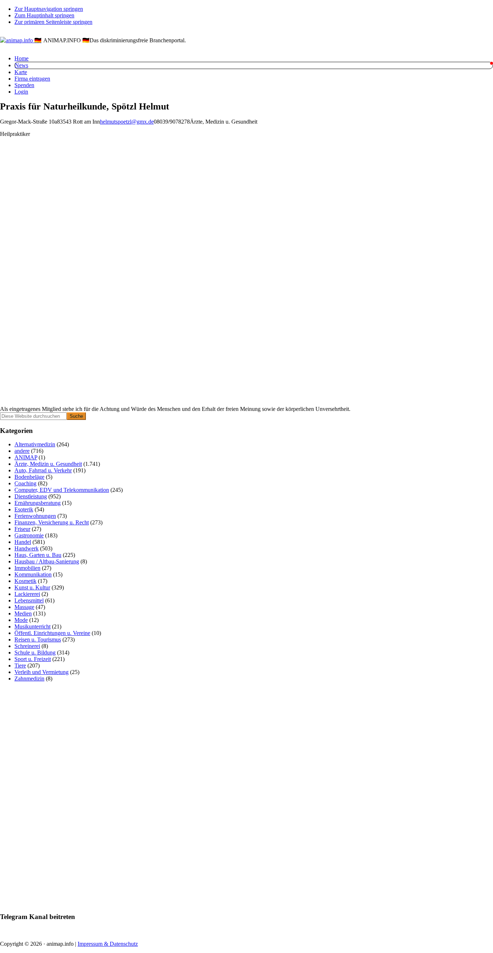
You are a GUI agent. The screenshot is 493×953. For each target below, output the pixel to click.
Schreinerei (27, 646)
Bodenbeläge (29, 477)
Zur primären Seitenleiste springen (53, 22)
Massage (24, 607)
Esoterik (23, 509)
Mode (21, 620)
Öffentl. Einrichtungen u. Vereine (52, 633)
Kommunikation (33, 574)
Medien (23, 613)
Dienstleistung (30, 496)
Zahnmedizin (29, 678)
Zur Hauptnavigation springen (48, 9)
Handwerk (26, 548)
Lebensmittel (29, 600)
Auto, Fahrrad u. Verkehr (43, 470)
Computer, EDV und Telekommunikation (61, 490)
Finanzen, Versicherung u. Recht (51, 522)
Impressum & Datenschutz (108, 944)
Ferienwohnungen (35, 516)
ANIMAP (25, 457)
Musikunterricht (32, 626)
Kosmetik (25, 581)
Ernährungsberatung (37, 503)
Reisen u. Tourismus (37, 639)
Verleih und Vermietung (41, 672)
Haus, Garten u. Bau (37, 555)
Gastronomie (29, 535)
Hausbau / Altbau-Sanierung (46, 561)
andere (22, 451)
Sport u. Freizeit (32, 659)
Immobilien (27, 568)
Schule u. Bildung (35, 652)
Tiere (20, 665)
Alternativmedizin (34, 444)
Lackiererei (27, 594)
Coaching (25, 483)
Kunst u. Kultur (32, 587)
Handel (22, 542)
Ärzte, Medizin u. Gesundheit (48, 464)
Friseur (22, 529)
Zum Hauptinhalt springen (44, 15)
